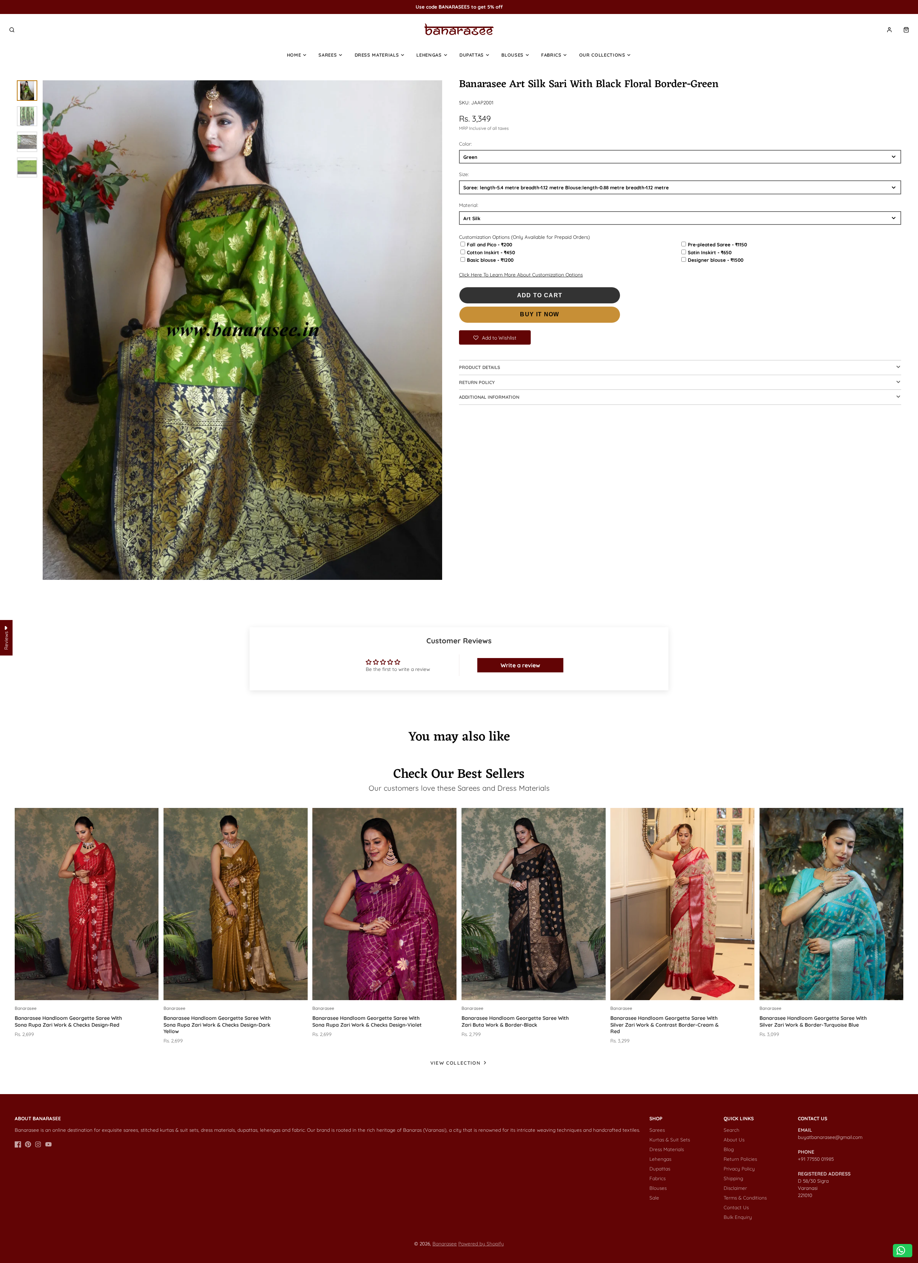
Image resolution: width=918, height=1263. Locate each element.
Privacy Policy (739, 1168)
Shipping (733, 1178)
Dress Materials (377, 55)
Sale (654, 1198)
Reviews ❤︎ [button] (6, 638)
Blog (729, 1149)
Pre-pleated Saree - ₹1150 (717, 244)
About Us (734, 1139)
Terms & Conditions (745, 1198)
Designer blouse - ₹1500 (715, 260)
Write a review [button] (520, 665)
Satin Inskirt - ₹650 (710, 252)
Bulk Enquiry (738, 1217)
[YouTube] (48, 1144)
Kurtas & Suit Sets (669, 1139)
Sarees (327, 55)
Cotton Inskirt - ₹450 (491, 252)
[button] (495, 337)
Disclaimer (735, 1188)
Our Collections (602, 55)
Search (731, 1130)
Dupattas (471, 55)
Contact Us (736, 1207)
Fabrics (551, 55)
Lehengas (428, 55)
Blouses (512, 55)
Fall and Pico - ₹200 (489, 244)
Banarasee (444, 1243)
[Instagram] (38, 1144)
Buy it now (539, 314)
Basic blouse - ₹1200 (490, 260)
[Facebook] (18, 1144)
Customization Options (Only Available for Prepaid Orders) (524, 237)
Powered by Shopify (481, 1243)
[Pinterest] (28, 1144)
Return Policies (740, 1159)
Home (294, 55)
